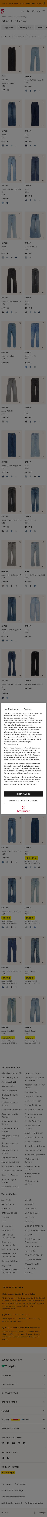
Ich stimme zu (23, 794)
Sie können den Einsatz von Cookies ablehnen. (22, 773)
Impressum (32, 784)
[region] (23, 758)
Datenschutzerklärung (17, 784)
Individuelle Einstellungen (23, 801)
